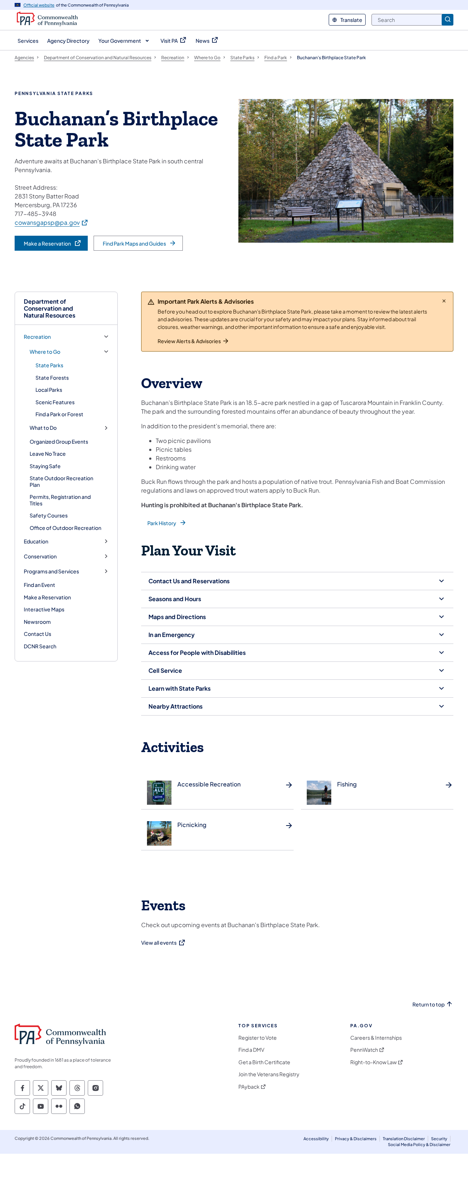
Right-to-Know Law (373, 1062)
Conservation (40, 556)
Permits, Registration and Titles (60, 500)
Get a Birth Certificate (264, 1062)
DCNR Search (40, 646)
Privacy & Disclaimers (356, 1138)
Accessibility (316, 1138)
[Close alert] (444, 301)
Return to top (428, 1004)
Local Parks (48, 389)
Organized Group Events (59, 441)
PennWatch (364, 1050)
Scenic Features (55, 402)
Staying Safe (45, 466)
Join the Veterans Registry (268, 1074)
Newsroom (37, 621)
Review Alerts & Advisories (189, 341)
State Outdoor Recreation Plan (61, 481)
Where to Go (45, 352)
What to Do (43, 428)
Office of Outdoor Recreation (65, 527)
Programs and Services (51, 571)
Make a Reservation (47, 597)
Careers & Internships (376, 1038)
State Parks (49, 365)
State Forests (52, 377)
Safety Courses (49, 515)
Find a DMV (251, 1050)
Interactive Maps (44, 609)
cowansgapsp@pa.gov (51, 222)
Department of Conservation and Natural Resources (49, 308)
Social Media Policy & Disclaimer (419, 1144)
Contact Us (37, 633)
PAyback (249, 1087)
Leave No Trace (48, 453)
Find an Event (39, 584)
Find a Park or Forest (59, 414)
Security (439, 1138)
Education (36, 541)
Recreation (37, 337)
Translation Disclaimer (404, 1138)
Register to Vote (257, 1038)
